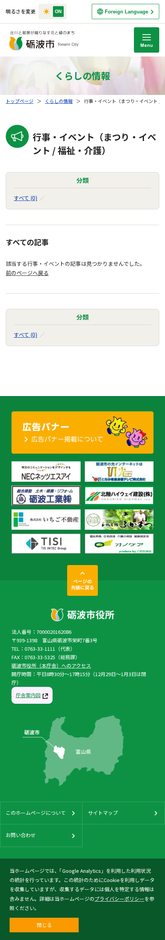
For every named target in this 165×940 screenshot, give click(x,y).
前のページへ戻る (27, 273)
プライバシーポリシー (119, 898)
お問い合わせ (21, 835)
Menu (146, 40)
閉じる (44, 924)
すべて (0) (25, 198)
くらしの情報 (59, 101)
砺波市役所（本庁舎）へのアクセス (51, 665)
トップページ (19, 101)
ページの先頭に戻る (82, 584)
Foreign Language (126, 12)
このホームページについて (36, 812)
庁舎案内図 (28, 695)
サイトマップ (103, 812)
